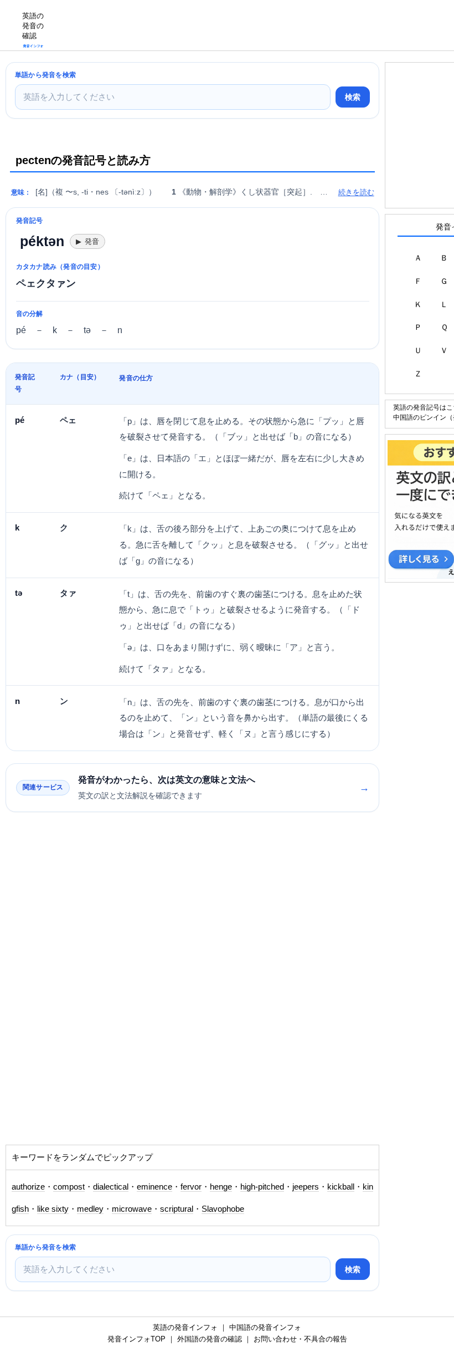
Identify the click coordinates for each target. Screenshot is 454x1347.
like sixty (53, 1209)
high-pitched (262, 1186)
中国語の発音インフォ (265, 1327)
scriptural (176, 1209)
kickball (340, 1186)
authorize (28, 1186)
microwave (132, 1209)
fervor (191, 1186)
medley (90, 1209)
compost (69, 1186)
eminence (154, 1186)
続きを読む (356, 192)
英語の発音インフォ (185, 1327)
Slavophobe (223, 1209)
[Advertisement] (252, 25)
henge (221, 1186)
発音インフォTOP (136, 1339)
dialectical (110, 1186)
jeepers (305, 1186)
